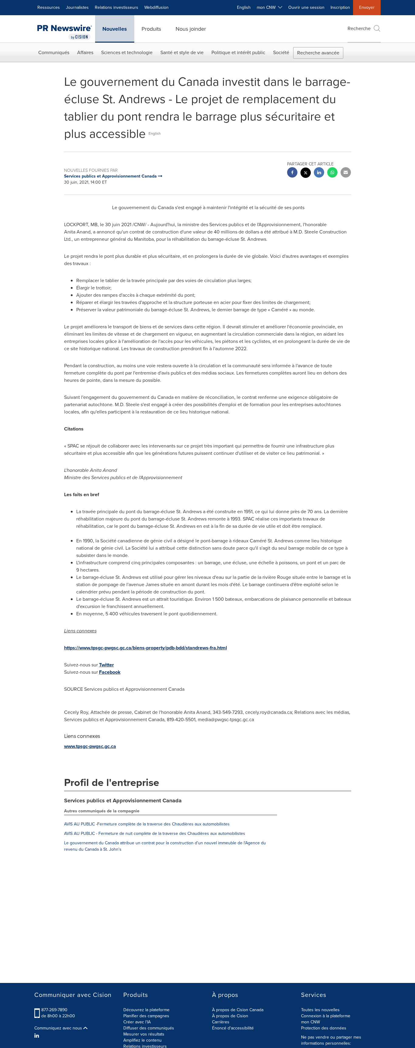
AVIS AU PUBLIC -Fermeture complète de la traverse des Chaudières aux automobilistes (147, 824)
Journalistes (77, 7)
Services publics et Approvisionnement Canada (123, 800)
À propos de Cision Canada (237, 1010)
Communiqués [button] (53, 52)
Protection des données (323, 1028)
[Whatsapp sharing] (332, 173)
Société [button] (281, 52)
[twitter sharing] (305, 173)
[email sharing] (346, 173)
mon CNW (310, 1022)
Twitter (106, 664)
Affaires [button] (85, 52)
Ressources (48, 7)
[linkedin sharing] (319, 173)
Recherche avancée (318, 52)
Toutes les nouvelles (320, 1010)
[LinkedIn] (37, 1036)
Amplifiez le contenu (142, 1040)
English (244, 7)
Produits (151, 29)
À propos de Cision (230, 1016)
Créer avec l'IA (137, 1022)
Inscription (340, 7)
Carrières (220, 1022)
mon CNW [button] (267, 7)
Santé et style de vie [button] (182, 52)
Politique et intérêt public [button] (238, 52)
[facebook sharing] (292, 173)
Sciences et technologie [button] (127, 52)
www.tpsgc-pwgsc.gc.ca (90, 746)
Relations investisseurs (116, 7)
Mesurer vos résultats (143, 1034)
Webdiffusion (156, 7)
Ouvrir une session (306, 7)
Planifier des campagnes (146, 1016)
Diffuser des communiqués (148, 1028)
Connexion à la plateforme (325, 1016)
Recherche (359, 28)
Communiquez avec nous (58, 1028)
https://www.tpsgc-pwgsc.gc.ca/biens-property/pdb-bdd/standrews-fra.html (145, 647)
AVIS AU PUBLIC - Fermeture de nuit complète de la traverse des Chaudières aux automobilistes (154, 833)
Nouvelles (114, 29)
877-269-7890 (54, 1010)
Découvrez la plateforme (146, 1010)
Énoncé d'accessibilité (233, 1028)
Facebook (110, 672)
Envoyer (367, 7)
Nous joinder (191, 29)
